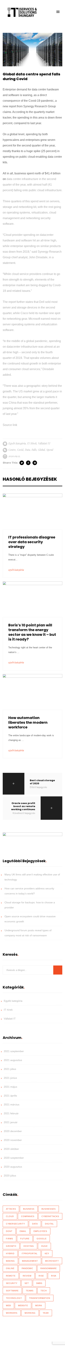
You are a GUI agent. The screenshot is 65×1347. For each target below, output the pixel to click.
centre (12, 449)
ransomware (48, 1268)
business (28, 1209)
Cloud (10, 1216)
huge (44, 1246)
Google (42, 1239)
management (30, 1261)
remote (11, 1276)
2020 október (11, 1148)
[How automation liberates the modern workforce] (32, 691)
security (11, 1283)
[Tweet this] (22, 463)
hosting (28, 1246)
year (46, 1313)
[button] (58, 12)
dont (9, 1231)
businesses (49, 1209)
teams (29, 1291)
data (27, 449)
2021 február (11, 1113)
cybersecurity (15, 1224)
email (23, 1231)
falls (34, 449)
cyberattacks (50, 1216)
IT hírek (32, 443)
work (38, 1305)
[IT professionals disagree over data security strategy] (32, 511)
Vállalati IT (44, 443)
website (23, 1305)
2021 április (10, 1095)
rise (41, 1276)
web (8, 1305)
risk (53, 1276)
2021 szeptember (14, 1051)
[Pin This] (35, 463)
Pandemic (27, 1268)
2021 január (11, 1122)
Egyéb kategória (17, 443)
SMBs (39, 1283)
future (24, 1239)
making (10, 1261)
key (47, 1253)
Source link (10, 424)
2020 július (10, 1175)
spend (49, 449)
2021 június (10, 1077)
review (27, 1276)
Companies (27, 1216)
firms (9, 1239)
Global (41, 449)
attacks (11, 1209)
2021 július (10, 1069)
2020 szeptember (14, 1157)
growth (11, 1246)
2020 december (13, 1131)
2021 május (10, 1086)
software (12, 1291)
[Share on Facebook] (28, 463)
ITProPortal (30, 1253)
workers (11, 1313)
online (10, 1268)
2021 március (11, 1104)
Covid (20, 449)
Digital (49, 1224)
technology (14, 1298)
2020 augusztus (13, 1166)
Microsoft (52, 1261)
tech (44, 1291)
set (27, 1283)
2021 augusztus (13, 1060)
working (30, 1313)
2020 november (13, 1140)
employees (40, 1231)
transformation (39, 1298)
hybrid (10, 1253)
